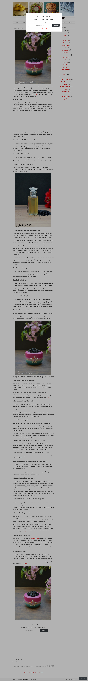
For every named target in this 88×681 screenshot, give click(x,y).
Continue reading (44, 28)
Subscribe (56, 25)
